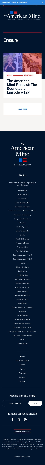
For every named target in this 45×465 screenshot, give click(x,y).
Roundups (22, 311)
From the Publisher (22, 251)
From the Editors (22, 361)
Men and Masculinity (22, 287)
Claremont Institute (11, 5)
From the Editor (22, 247)
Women (22, 339)
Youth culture (22, 343)
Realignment (22, 303)
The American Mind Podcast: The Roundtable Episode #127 (22, 86)
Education (22, 223)
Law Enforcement (22, 185)
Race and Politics (22, 299)
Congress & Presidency (22, 219)
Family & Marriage (22, 239)
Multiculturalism (22, 291)
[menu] (40, 4)
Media (22, 381)
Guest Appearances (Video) (22, 259)
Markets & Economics (22, 279)
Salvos (22, 365)
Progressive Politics (22, 295)
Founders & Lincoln (22, 243)
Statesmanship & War (22, 319)
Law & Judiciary (22, 275)
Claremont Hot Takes (22, 207)
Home (22, 356)
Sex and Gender (22, 315)
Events (22, 235)
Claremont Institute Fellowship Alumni (22, 211)
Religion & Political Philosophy (22, 307)
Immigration (22, 271)
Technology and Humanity (22, 323)
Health (22, 263)
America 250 (22, 191)
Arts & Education (22, 195)
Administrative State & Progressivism (22, 183)
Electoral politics (22, 227)
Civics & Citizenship (22, 203)
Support (24, 5)
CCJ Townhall (22, 199)
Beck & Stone (26, 456)
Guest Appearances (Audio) (22, 255)
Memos (22, 369)
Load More (22, 109)
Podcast (22, 377)
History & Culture (22, 267)
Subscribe (6, 2)
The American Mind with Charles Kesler (22, 331)
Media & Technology (22, 283)
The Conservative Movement (22, 335)
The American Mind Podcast (22, 327)
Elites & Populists (22, 231)
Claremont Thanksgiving (22, 215)
